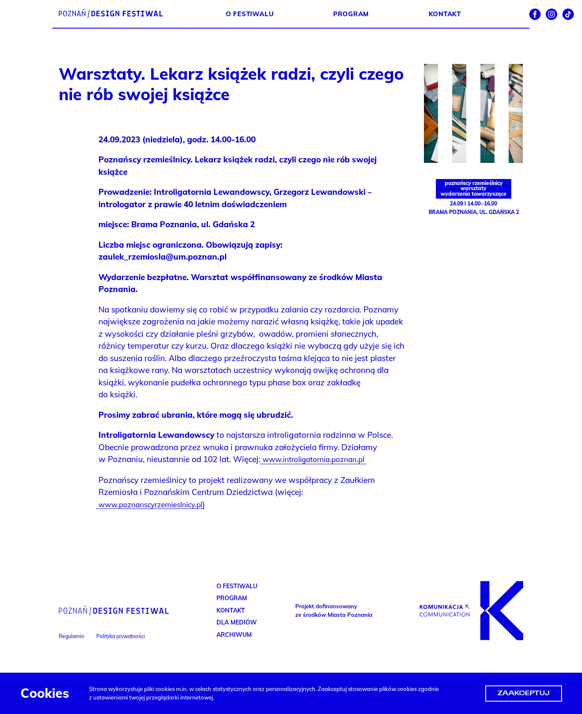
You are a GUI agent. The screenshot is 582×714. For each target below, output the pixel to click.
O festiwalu (250, 14)
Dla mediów (236, 622)
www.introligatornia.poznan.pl (313, 459)
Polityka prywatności (120, 636)
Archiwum (234, 635)
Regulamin (71, 636)
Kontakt (445, 14)
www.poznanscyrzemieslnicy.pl (150, 504)
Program (351, 14)
